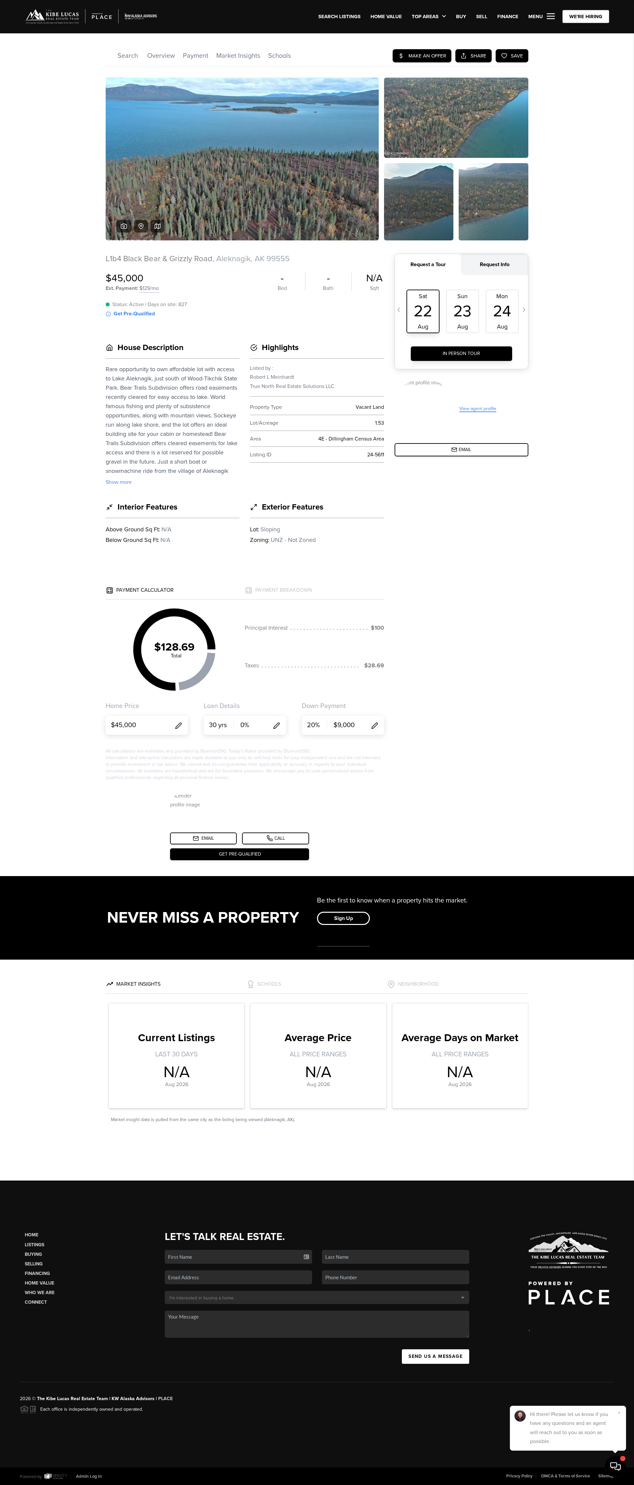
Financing (37, 1273)
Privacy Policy (519, 1476)
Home (31, 1235)
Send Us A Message (435, 1356)
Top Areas (426, 16)
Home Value (386, 16)
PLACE (165, 1398)
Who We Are (39, 1292)
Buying (33, 1254)
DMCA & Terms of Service (565, 1476)
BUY (461, 16)
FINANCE (507, 16)
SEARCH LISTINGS (339, 16)
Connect (36, 1302)
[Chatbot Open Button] (615, 1466)
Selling (34, 1264)
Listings (34, 1245)
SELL (481, 16)
